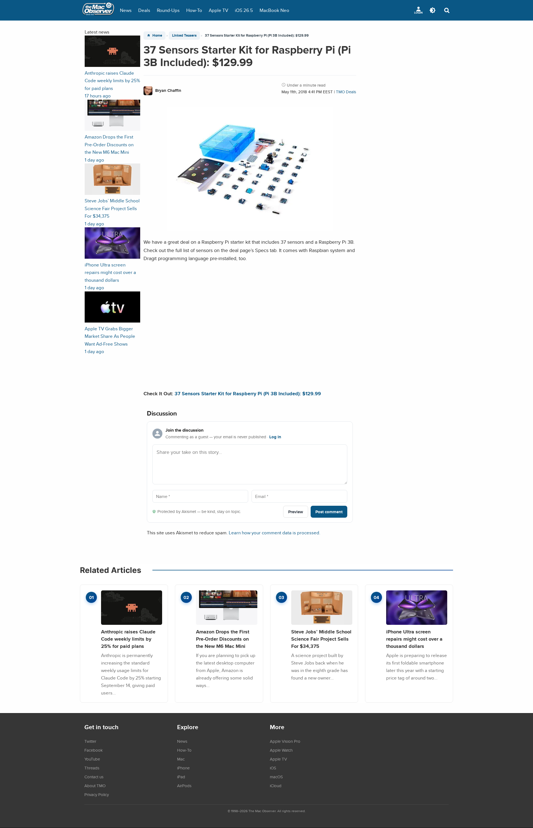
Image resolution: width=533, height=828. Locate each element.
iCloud (275, 785)
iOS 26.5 (244, 10)
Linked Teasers (184, 35)
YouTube (92, 759)
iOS (273, 768)
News (126, 10)
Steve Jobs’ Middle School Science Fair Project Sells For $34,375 (321, 639)
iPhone (183, 768)
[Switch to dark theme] (432, 10)
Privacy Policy (96, 794)
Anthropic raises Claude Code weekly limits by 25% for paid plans (128, 639)
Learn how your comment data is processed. (274, 532)
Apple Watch (281, 750)
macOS (276, 777)
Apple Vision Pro (285, 741)
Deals (144, 10)
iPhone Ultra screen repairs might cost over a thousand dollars (414, 639)
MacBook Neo (274, 10)
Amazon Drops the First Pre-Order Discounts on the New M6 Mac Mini (222, 639)
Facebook (93, 750)
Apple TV (218, 10)
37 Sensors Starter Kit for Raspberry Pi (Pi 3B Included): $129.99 (248, 393)
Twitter (90, 741)
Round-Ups (168, 10)
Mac (181, 759)
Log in (275, 437)
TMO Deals (346, 92)
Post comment (329, 512)
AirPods (184, 785)
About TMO (94, 785)
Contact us (94, 777)
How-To (194, 10)
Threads (91, 768)
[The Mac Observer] (98, 10)
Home (157, 35)
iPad (181, 777)
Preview (295, 512)
